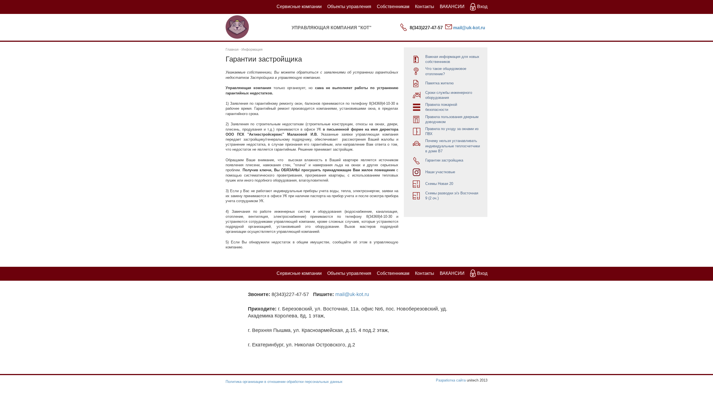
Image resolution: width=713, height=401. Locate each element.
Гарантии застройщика (444, 160)
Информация (252, 50)
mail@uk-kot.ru (469, 27)
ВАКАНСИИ (452, 6)
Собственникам (393, 6)
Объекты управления (349, 6)
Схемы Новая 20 (439, 184)
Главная (232, 50)
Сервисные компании (299, 6)
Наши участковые (440, 172)
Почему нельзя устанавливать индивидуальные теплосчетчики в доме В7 (452, 146)
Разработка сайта (451, 380)
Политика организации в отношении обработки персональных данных (284, 382)
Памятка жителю (439, 83)
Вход (482, 6)
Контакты (424, 6)
